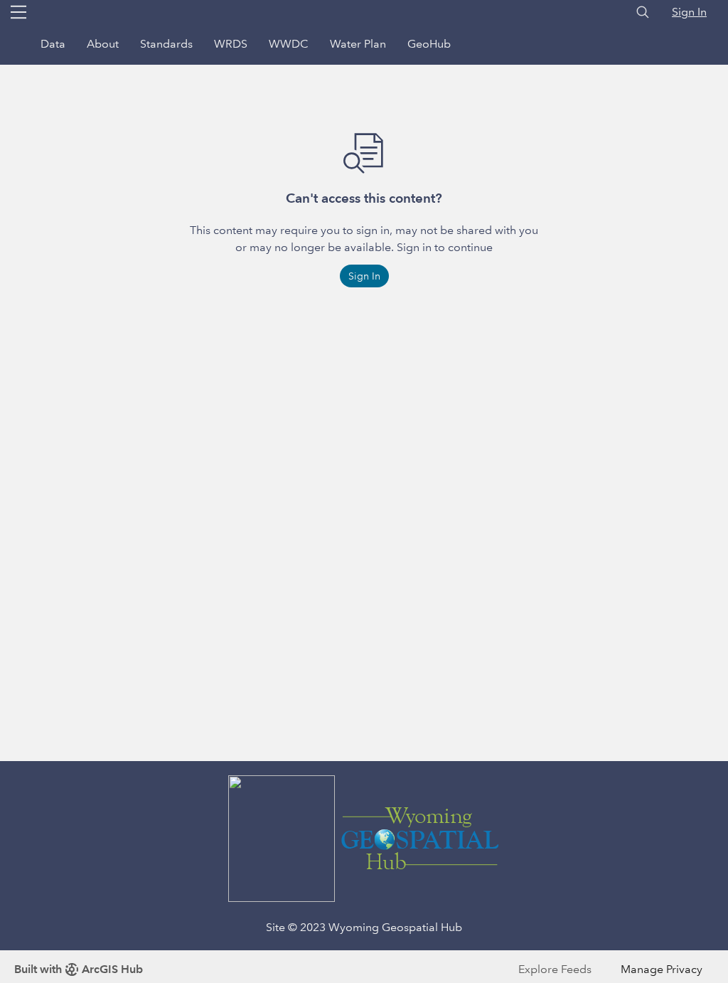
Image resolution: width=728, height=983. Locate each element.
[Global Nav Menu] (18, 12)
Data (53, 44)
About (103, 44)
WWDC (289, 44)
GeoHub (429, 44)
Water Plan (358, 44)
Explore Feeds (555, 969)
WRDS (230, 44)
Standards (166, 44)
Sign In (689, 11)
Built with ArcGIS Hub (78, 969)
